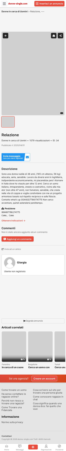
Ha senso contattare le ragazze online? (14, 395)
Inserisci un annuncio (51, 3)
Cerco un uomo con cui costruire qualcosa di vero (39, 367)
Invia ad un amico (12, 249)
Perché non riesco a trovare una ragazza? (13, 402)
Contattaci (7, 436)
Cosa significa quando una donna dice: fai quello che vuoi (47, 406)
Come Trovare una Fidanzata (12, 409)
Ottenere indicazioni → (13, 220)
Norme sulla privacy (12, 422)
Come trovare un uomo (14, 390)
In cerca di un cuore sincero (12, 367)
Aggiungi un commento (19, 239)
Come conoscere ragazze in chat (48, 398)
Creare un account (44, 378)
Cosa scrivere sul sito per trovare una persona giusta (47, 391)
